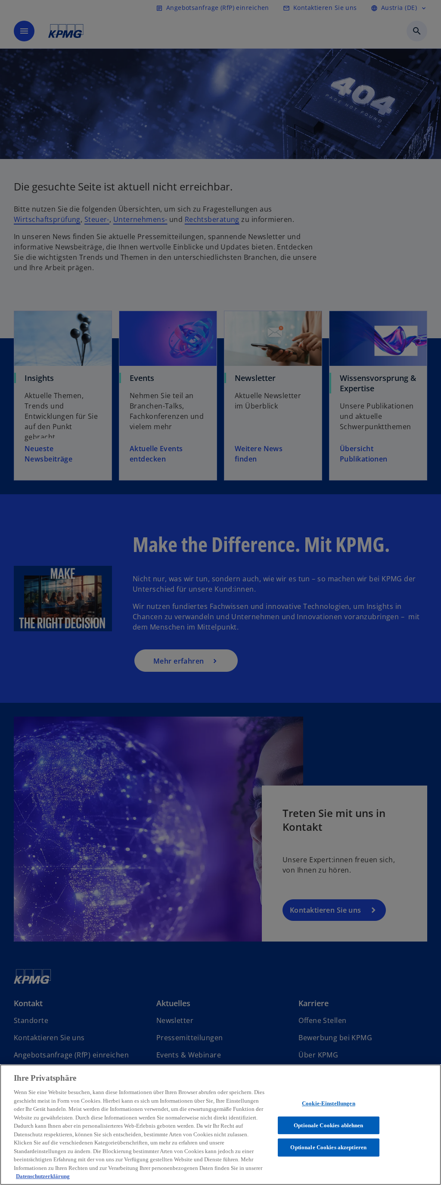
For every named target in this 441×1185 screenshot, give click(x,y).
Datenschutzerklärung (43, 1176)
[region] (220, 1124)
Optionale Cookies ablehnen (328, 1125)
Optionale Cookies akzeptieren (328, 1147)
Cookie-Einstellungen (328, 1103)
